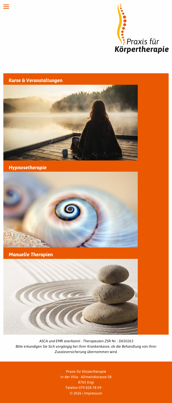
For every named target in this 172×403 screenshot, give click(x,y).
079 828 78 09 (90, 387)
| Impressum (92, 393)
